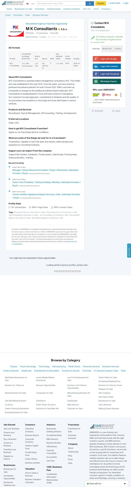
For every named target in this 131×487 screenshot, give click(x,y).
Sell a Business (105, 405)
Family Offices (31, 459)
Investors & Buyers (71, 9)
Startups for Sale (106, 389)
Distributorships (54, 9)
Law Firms (51, 461)
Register (100, 3)
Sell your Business (11, 429)
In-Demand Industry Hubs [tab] (106, 370)
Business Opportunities (46, 385)
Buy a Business (10, 439)
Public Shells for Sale (108, 377)
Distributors (41, 401)
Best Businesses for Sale (15, 393)
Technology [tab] (44, 366)
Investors (9, 405)
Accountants (52, 457)
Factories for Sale (75, 408)
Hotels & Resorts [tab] (11, 370)
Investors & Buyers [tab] (71, 370)
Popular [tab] (13, 366)
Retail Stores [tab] (74, 366)
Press (70, 459)
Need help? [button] (129, 252)
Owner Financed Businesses (17, 408)
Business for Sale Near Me (47, 408)
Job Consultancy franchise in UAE (54, 215)
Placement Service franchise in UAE (62, 212)
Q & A (96, 9)
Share (117, 111)
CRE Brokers (52, 446)
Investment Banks (54, 435)
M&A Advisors (73, 405)
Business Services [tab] (110, 366)
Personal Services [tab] (91, 366)
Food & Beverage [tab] (28, 366)
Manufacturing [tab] (59, 366)
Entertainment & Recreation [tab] (46, 370)
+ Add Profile (114, 3)
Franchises (39, 9)
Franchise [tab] (86, 370)
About (70, 448)
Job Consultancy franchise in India (23, 215)
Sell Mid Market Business (15, 401)
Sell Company (105, 393)
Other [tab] (123, 370)
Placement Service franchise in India (29, 212)
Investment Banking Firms (109, 381)
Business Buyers (32, 435)
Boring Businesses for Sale (16, 412)
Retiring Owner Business (109, 408)
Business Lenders (32, 463)
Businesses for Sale (23, 9)
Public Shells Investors (46, 405)
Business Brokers (54, 443)
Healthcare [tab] (26, 370)
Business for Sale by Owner (110, 385)
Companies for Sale (44, 393)
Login (125, 3)
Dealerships (72, 401)
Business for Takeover (14, 385)
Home (9, 9)
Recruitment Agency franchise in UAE (47, 218)
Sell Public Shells (106, 397)
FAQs (70, 463)
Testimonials (73, 452)
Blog (70, 455)
